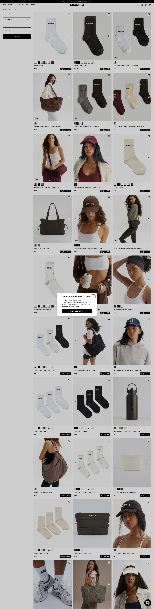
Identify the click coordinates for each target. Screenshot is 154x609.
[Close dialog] (93, 296)
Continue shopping (77, 311)
